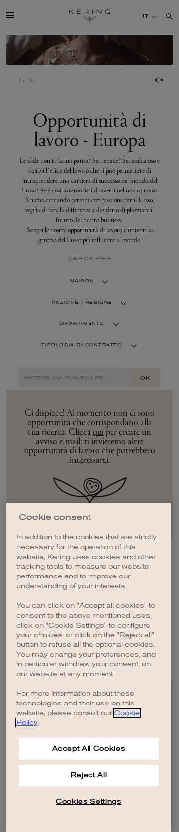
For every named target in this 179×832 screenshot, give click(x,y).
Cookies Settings (89, 801)
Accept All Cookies (89, 748)
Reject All (89, 775)
